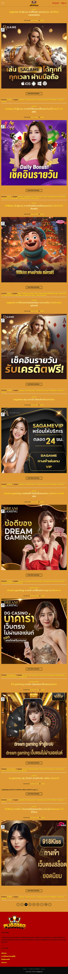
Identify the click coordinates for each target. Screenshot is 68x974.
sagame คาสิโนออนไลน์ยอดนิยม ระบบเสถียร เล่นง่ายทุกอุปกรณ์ (34, 304)
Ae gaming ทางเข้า (29, 196)
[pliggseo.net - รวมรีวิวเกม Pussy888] (34, 3)
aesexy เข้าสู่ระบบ (14, 198)
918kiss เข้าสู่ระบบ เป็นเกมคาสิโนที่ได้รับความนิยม (46, 293)
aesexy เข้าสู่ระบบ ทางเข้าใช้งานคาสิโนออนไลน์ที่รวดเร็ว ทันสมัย (34, 110)
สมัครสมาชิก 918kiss (41, 295)
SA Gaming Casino (30, 100)
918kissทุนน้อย (18, 295)
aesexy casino (62, 196)
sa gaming (21, 100)
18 (46, 904)
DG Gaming (39, 581)
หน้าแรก (25, 969)
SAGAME (34, 9)
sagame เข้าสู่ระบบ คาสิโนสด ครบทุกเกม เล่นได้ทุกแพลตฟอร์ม (34, 13)
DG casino (21, 581)
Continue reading (34, 93)
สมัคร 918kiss (32, 295)
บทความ (43, 969)
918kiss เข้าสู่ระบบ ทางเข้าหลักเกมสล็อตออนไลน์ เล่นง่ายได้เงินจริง (34, 207)
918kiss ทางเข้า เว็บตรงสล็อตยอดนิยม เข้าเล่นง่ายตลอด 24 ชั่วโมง (34, 810)
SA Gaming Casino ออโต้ (42, 100)
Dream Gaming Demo (7, 583)
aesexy (34, 106)
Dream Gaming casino (58, 581)
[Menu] (3, 3)
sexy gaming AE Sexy (25, 198)
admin (42, 20)
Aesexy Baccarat (52, 196)
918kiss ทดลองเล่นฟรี (28, 293)
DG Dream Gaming (30, 581)
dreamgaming (18, 583)
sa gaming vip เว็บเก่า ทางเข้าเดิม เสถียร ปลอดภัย (34, 778)
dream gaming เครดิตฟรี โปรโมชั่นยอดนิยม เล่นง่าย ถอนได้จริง (34, 495)
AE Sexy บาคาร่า (38, 196)
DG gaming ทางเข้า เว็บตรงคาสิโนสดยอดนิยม (34, 684)
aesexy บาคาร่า (5, 198)
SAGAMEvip (53, 100)
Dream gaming (47, 581)
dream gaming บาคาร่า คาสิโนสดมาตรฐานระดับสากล (34, 590)
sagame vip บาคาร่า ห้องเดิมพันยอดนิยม (34, 399)
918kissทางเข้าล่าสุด (8, 295)
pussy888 (25, 295)
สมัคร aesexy (35, 198)
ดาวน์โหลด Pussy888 (33, 969)
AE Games (20, 196)
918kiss (34, 203)
